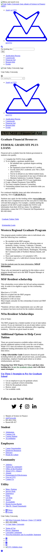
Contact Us (10, 479)
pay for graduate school (23, 367)
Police (8, 496)
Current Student (11, 436)
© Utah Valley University (15, 524)
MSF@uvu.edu (7, 274)
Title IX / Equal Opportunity (16, 506)
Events (8, 64)
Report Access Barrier (14, 504)
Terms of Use (10, 528)
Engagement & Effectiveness (16, 475)
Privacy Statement (12, 530)
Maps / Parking (11, 489)
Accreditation (10, 438)
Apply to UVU (11, 10)
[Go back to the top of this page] (2, 551)
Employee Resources (13, 450)
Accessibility (10, 502)
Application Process (13, 56)
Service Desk (10, 491)
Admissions (10, 432)
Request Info (10, 62)
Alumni (8, 473)
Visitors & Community (14, 467)
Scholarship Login (8, 225)
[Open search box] (2, 47)
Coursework (10, 58)
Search (8, 500)
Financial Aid (10, 60)
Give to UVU (11, 477)
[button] (24, 2)
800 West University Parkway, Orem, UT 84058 (23, 520)
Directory (9, 453)
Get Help (9, 498)
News (10, 510)
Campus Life (10, 434)
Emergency (10, 493)
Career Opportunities (13, 448)
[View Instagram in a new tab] (27, 406)
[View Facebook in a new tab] (21, 406)
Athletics (9, 465)
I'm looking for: (6, 49)
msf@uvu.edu (11, 418)
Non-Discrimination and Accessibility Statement (23, 535)
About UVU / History (14, 471)
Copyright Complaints (14, 532)
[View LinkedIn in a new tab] (34, 406)
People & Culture (12, 455)
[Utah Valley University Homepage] (12, 4)
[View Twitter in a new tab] (14, 406)
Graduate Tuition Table (10, 219)
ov (39, 199)
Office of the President (14, 469)
